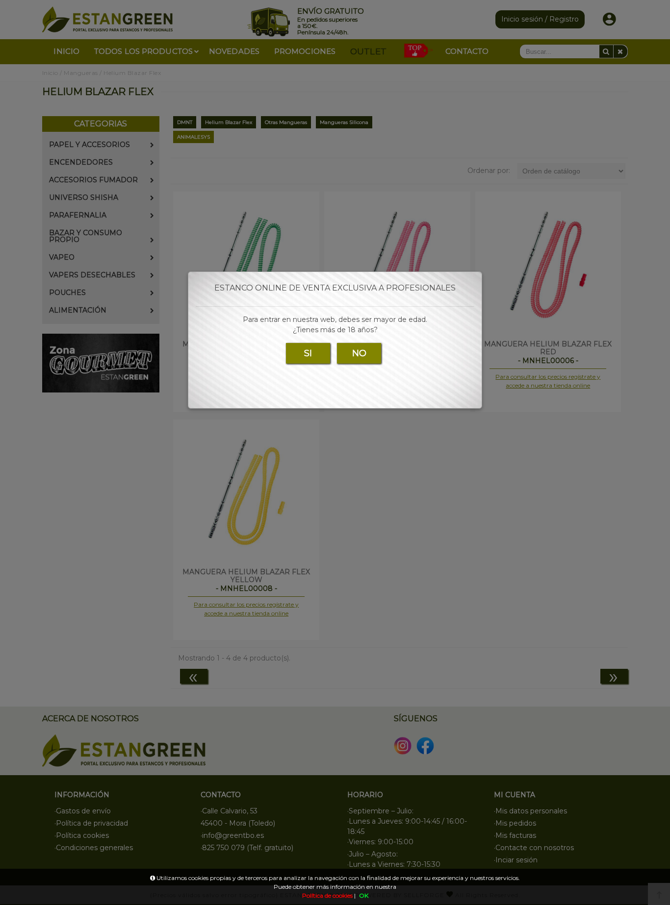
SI (308, 353)
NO (359, 353)
